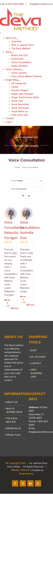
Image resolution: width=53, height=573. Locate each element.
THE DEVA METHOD (11, 420)
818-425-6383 (16, 4)
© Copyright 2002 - (17, 463)
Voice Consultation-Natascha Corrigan (14, 230)
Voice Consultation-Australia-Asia (30, 230)
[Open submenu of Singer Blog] (19, 80)
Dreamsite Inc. (26, 473)
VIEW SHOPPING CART (36, 373)
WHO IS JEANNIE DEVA (14, 410)
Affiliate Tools (13, 434)
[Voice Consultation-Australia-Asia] (26, 213)
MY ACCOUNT (38, 356)
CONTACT (35, 363)
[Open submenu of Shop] (12, 52)
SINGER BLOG (13, 428)
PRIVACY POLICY (20, 470)
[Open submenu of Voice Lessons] (22, 70)
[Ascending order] (41, 181)
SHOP (33, 350)
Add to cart (8, 303)
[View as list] (29, 196)
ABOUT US (12, 402)
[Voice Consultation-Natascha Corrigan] (10, 213)
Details (15, 308)
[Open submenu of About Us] (17, 38)
